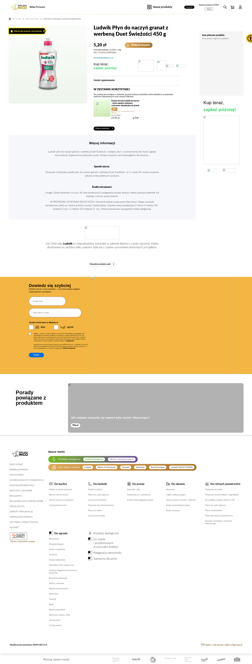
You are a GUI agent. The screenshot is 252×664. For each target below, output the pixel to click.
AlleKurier (22, 537)
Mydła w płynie (95, 489)
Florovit (125, 467)
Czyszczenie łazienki (97, 500)
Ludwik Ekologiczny (94, 459)
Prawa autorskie (19, 470)
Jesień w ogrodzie (57, 549)
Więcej (209, 9)
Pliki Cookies (17, 475)
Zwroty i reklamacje (21, 512)
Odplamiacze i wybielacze (139, 495)
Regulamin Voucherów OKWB (26, 501)
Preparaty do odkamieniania (101, 505)
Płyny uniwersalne (213, 510)
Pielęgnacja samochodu (107, 552)
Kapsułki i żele (133, 489)
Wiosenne (53, 594)
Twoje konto (17, 506)
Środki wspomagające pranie (140, 500)
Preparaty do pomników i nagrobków (221, 495)
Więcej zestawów (102, 128)
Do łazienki (100, 484)
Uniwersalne (55, 620)
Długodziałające (56, 544)
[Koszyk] (233, 7)
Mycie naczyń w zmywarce (61, 500)
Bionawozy (54, 539)
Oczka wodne (55, 625)
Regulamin (16, 496)
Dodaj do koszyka (140, 45)
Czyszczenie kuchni (58, 505)
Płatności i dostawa (21, 491)
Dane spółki (16, 464)
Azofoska (140, 467)
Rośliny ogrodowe (57, 610)
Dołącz (36, 355)
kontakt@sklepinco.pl (103, 58)
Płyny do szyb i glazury (98, 495)
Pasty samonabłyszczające (178, 505)
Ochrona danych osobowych (27, 480)
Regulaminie (70, 341)
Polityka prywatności (22, 485)
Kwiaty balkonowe (57, 560)
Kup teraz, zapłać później (24, 522)
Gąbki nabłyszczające (176, 495)
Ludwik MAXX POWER (182, 467)
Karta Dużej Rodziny (21, 517)
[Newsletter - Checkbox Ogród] (56, 327)
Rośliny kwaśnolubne (58, 589)
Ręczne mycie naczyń (32, 19)
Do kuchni (18, 19)
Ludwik (87, 467)
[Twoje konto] (240, 7)
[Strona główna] (19, 7)
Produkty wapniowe (58, 578)
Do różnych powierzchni (225, 484)
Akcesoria (170, 489)
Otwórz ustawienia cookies (22, 541)
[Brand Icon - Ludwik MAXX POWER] (117, 660)
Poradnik (189, 7)
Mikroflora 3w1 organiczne (61, 565)
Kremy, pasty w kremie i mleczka (181, 500)
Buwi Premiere (157, 467)
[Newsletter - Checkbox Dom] (31, 327)
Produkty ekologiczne (106, 533)
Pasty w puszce (173, 510)
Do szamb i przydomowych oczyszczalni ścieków (105, 543)
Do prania (138, 484)
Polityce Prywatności (69, 348)
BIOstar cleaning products (122, 459)
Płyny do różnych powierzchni (219, 516)
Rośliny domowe (56, 583)
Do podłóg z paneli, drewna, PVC (220, 500)
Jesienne (53, 555)
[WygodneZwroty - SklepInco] (18, 535)
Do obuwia (178, 484)
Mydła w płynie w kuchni (60, 489)
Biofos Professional (107, 467)
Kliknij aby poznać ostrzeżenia (27, 31)
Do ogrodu (60, 533)
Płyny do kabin (95, 510)
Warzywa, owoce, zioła (59, 615)
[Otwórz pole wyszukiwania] (225, 7)
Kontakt (14, 527)
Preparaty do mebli (213, 489)
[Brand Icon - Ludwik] (170, 660)
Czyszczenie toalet (96, 516)
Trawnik (52, 599)
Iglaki (51, 604)
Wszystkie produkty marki (100, 264)
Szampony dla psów (105, 558)
